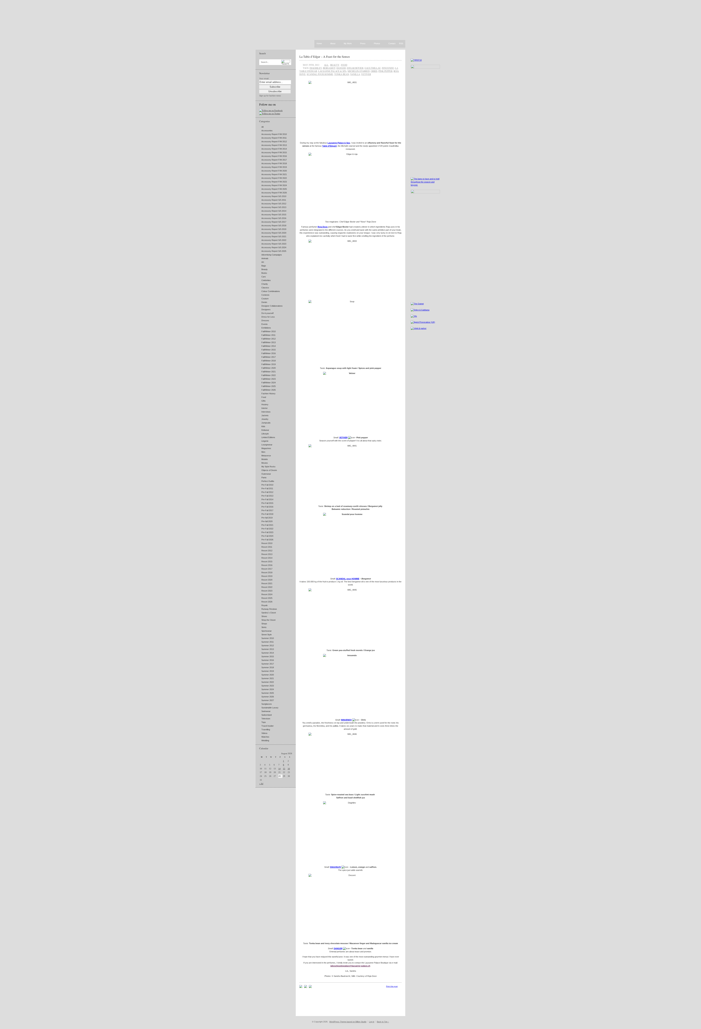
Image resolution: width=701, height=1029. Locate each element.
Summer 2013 (267, 649)
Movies (264, 463)
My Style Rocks (268, 466)
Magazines (266, 448)
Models (264, 459)
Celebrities (266, 280)
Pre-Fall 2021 (267, 525)
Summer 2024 (267, 689)
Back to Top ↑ (383, 1022)
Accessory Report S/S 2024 (273, 247)
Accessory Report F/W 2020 (274, 171)
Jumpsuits (266, 423)
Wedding (265, 740)
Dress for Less (268, 317)
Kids (263, 426)
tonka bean (341, 74)
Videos (264, 733)
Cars (263, 277)
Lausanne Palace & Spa (338, 143)
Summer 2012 (267, 645)
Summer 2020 (267, 675)
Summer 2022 (267, 682)
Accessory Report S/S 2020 (273, 233)
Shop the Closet (268, 620)
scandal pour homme (320, 74)
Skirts (264, 627)
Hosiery (264, 404)
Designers (266, 309)
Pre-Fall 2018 (267, 514)
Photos (377, 44)
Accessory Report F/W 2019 (274, 167)
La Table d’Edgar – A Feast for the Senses (324, 56)
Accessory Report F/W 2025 (274, 189)
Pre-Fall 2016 (267, 507)
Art (262, 262)
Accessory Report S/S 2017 (273, 222)
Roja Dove (323, 227)
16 (289, 769)
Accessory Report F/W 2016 (274, 156)
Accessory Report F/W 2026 (274, 193)
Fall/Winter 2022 (268, 375)
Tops (263, 722)
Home (319, 43)
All (262, 127)
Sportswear (266, 631)
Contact (391, 44)
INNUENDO (346, 720)
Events (264, 324)
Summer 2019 (267, 671)
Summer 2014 (267, 653)
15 (284, 769)
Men (263, 452)
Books (264, 273)
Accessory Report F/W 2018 (274, 163)
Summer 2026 (267, 697)
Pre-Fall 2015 (267, 503)
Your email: (264, 78)
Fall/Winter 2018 (268, 361)
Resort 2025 (266, 598)
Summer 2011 (267, 642)
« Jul (261, 783)
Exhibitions (266, 328)
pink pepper (385, 71)
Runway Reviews (269, 609)
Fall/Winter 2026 (268, 390)
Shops (264, 624)
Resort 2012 (266, 550)
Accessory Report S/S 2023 (273, 244)
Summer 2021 (267, 678)
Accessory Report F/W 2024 (274, 185)
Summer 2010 (267, 638)
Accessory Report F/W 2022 (274, 178)
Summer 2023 (267, 686)
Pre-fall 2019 (267, 518)
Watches (265, 737)
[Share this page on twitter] (310, 987)
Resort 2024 (266, 594)
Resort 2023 (266, 591)
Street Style (266, 634)
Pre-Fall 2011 (267, 488)
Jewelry (264, 419)
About (332, 44)
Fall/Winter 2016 (268, 353)
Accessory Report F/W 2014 (274, 149)
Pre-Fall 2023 (267, 532)
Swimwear (266, 711)
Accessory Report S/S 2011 (273, 200)
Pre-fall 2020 (267, 521)
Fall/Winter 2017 (268, 357)
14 (279, 769)
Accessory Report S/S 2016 (273, 218)
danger (341, 67)
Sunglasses (266, 704)
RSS (401, 43)
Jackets (265, 415)
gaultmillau (373, 67)
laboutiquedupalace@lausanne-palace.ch (350, 966)
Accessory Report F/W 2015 (274, 152)
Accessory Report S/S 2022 (273, 240)
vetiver (366, 74)
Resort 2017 (266, 569)
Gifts (263, 401)
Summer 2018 (267, 667)
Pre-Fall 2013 (267, 496)
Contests (265, 295)
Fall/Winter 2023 (268, 379)
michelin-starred (359, 71)
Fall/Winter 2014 (268, 346)
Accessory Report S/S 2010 (273, 196)
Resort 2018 (266, 572)
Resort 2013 (266, 554)
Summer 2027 (267, 700)
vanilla (355, 74)
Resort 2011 (266, 547)
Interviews (266, 412)
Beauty (264, 269)
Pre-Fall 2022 (267, 529)
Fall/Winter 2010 (268, 331)
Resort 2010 (266, 543)
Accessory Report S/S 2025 (273, 251)
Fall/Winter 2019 (268, 364)
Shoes (264, 616)
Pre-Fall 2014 (267, 499)
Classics (265, 288)
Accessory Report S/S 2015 (273, 214)
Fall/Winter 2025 (268, 386)
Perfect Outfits (267, 481)
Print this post (392, 986)
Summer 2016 (267, 660)
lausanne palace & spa (332, 71)
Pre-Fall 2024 (267, 536)
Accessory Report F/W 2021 (274, 174)
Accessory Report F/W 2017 (274, 160)
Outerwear (266, 474)
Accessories (267, 130)
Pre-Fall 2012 (267, 492)
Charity (264, 284)
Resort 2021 (266, 583)
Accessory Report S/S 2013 (273, 207)
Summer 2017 (267, 664)
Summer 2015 (267, 656)
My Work (348, 44)
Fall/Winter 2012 (268, 339)
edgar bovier (355, 67)
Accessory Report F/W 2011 (274, 138)
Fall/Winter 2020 (268, 368)
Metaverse (266, 456)
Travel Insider (267, 726)
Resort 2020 (266, 580)
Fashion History (268, 393)
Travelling (265, 729)
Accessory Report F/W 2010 (274, 134)
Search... (265, 62)
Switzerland (266, 715)
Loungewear (266, 445)
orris (374, 71)
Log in (371, 1022)
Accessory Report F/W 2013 (274, 145)
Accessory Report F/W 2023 (274, 182)
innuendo (388, 67)
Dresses (265, 320)
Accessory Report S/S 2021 (273, 236)
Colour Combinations (270, 291)
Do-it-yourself (267, 313)
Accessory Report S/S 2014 (273, 211)
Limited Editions (268, 437)
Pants (264, 477)
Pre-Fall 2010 (267, 485)
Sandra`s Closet (268, 613)
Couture (265, 298)
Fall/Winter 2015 (268, 350)
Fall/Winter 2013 (268, 342)
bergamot (329, 67)
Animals (264, 258)
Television (265, 718)
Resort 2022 (266, 587)
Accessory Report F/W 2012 (274, 141)
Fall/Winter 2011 (268, 335)
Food (263, 397)
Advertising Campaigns (271, 255)
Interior (264, 408)
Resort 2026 (266, 602)
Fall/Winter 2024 (268, 382)
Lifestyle (265, 434)
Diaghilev (316, 67)
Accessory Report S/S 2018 (273, 225)
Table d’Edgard (329, 146)
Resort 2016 (266, 565)
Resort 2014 (266, 558)
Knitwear (265, 430)
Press (362, 44)
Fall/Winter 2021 (268, 372)
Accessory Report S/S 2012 (273, 204)
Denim (264, 302)
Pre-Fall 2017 (267, 510)
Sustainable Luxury (269, 708)
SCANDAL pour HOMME (347, 579)
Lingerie (264, 441)
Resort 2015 (266, 561)
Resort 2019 (266, 576)
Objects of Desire (269, 470)
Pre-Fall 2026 (267, 540)
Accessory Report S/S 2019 (273, 229)
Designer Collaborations (272, 306)
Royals (264, 605)
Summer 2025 (267, 693)
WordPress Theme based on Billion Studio (347, 1022)
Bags (263, 266)
